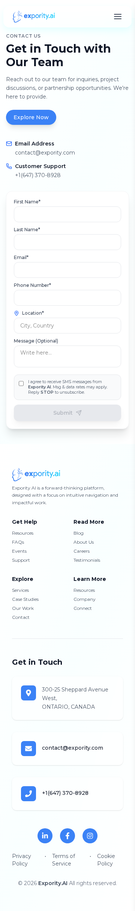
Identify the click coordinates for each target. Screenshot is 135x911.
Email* (21, 257)
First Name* (27, 202)
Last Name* (27, 229)
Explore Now (31, 117)
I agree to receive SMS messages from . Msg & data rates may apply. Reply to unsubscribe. (68, 387)
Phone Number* (32, 285)
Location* (33, 313)
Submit (63, 412)
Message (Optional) (36, 341)
